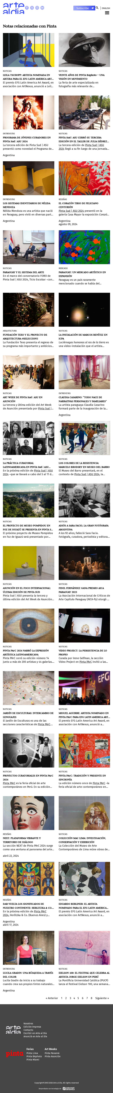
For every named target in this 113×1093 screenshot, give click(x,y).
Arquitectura (10, 331)
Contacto (28, 1030)
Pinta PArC (85, 661)
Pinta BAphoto (34, 1056)
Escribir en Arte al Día (35, 1033)
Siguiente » (102, 998)
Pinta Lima (32, 1053)
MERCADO (63, 268)
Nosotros (28, 1023)
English (106, 8)
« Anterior (52, 998)
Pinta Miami (32, 1059)
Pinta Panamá (52, 1053)
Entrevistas (9, 133)
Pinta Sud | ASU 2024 (71, 210)
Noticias (7, 71)
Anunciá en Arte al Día (35, 1036)
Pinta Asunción (52, 1056)
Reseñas (63, 199)
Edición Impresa (32, 1026)
